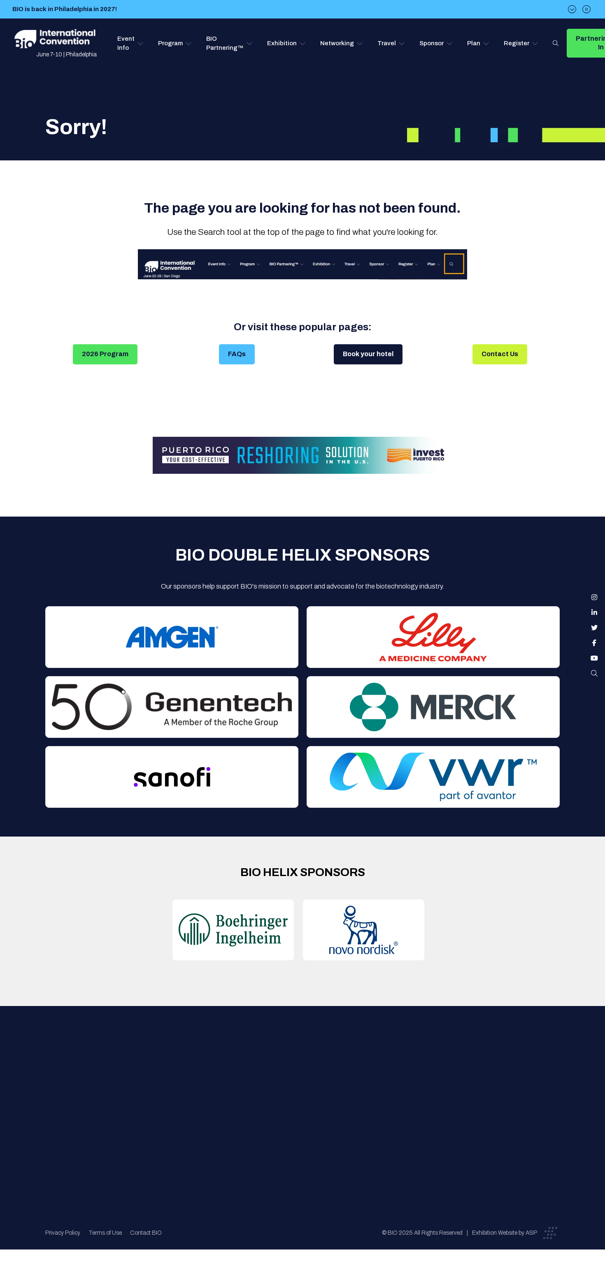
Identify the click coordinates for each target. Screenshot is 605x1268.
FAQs (237, 353)
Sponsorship (307, 1117)
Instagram (594, 597)
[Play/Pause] (586, 9)
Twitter (594, 627)
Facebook (594, 642)
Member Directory (193, 1084)
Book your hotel (368, 353)
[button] (130, 43)
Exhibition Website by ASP (504, 1233)
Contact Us (500, 353)
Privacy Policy (62, 1233)
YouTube (594, 658)
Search (555, 43)
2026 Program (105, 353)
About (176, 1068)
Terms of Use (105, 1233)
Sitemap (301, 1134)
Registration (307, 1101)
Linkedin (594, 612)
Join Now (180, 1101)
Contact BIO (146, 1233)
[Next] (572, 9)
